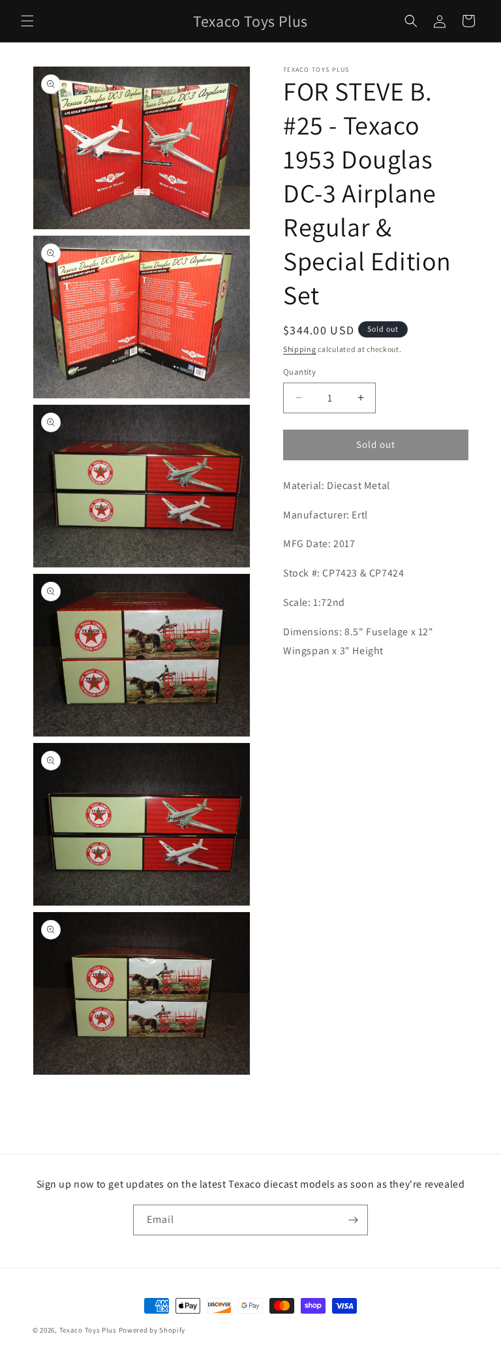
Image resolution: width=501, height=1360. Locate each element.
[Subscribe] (353, 1220)
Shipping (299, 349)
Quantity (299, 371)
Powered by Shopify (152, 1330)
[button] (27, 21)
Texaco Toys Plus (88, 1330)
